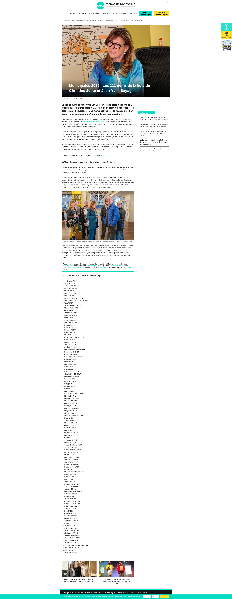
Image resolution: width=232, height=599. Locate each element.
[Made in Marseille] (116, 5)
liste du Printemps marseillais (93, 122)
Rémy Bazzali (103, 267)
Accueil (67, 20)
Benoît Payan (92, 266)
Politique (73, 13)
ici (102, 156)
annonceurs (144, 593)
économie (82, 13)
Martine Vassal (68, 266)
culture (123, 13)
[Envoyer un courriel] (72, 99)
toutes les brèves (146, 113)
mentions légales (110, 593)
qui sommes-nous (133, 593)
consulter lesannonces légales (162, 13)
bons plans (133, 13)
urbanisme (106, 13)
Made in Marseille (84, 593)
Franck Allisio (127, 267)
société (115, 13)
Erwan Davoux (77, 267)
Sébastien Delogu (116, 266)
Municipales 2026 (83, 20)
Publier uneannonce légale (146, 13)
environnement (94, 13)
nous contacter (121, 593)
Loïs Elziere (67, 99)
